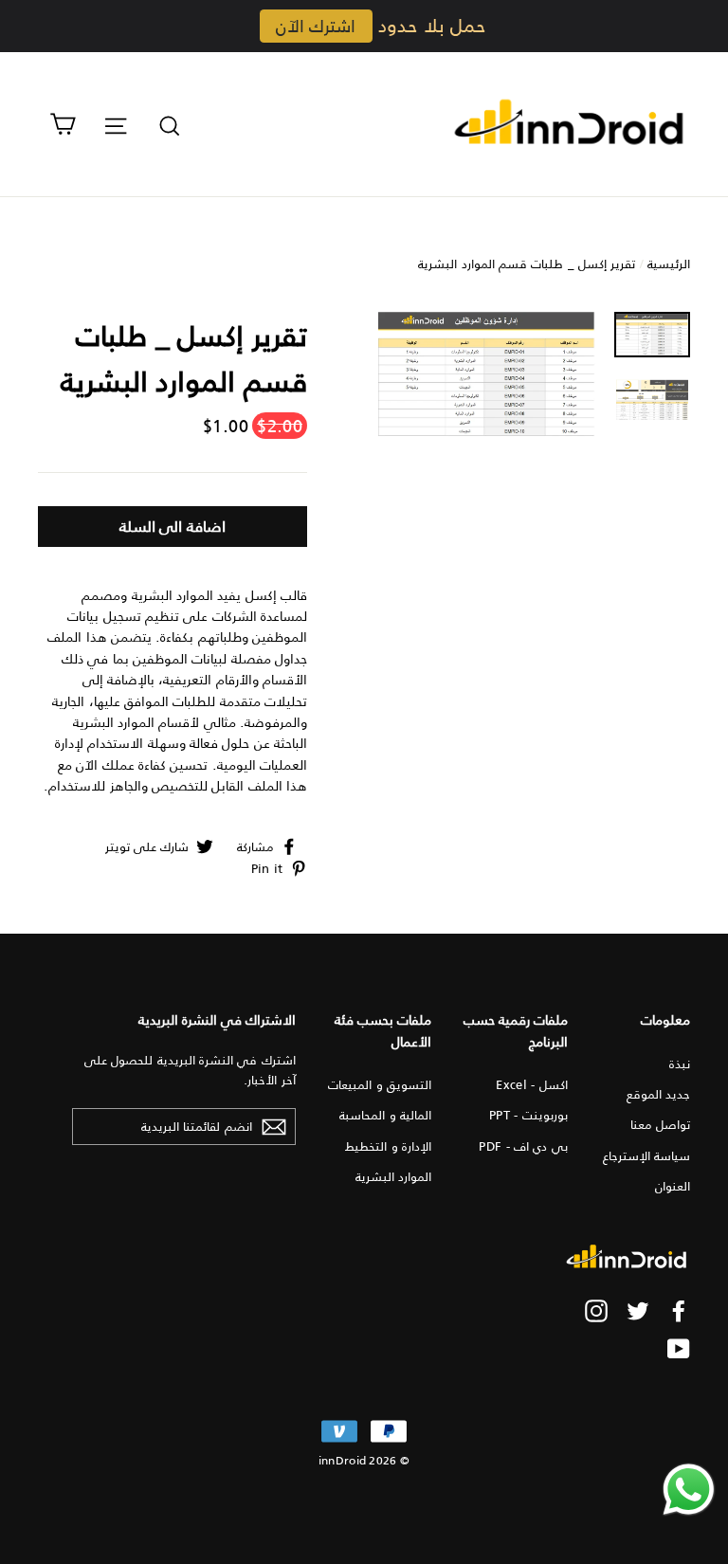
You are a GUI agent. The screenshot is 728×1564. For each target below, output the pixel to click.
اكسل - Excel (531, 1084)
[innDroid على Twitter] (638, 1311)
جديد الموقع (658, 1093)
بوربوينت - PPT (528, 1114)
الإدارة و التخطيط (388, 1145)
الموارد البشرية (393, 1176)
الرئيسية (668, 263)
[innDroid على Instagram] (596, 1311)
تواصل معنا (660, 1124)
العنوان (672, 1185)
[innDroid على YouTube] (678, 1348)
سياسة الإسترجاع (646, 1155)
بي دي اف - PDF (523, 1145)
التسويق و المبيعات (379, 1084)
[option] (486, 374)
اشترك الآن (315, 25)
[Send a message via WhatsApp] (689, 1489)
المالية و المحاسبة (385, 1114)
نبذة (679, 1063)
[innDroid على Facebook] (678, 1311)
